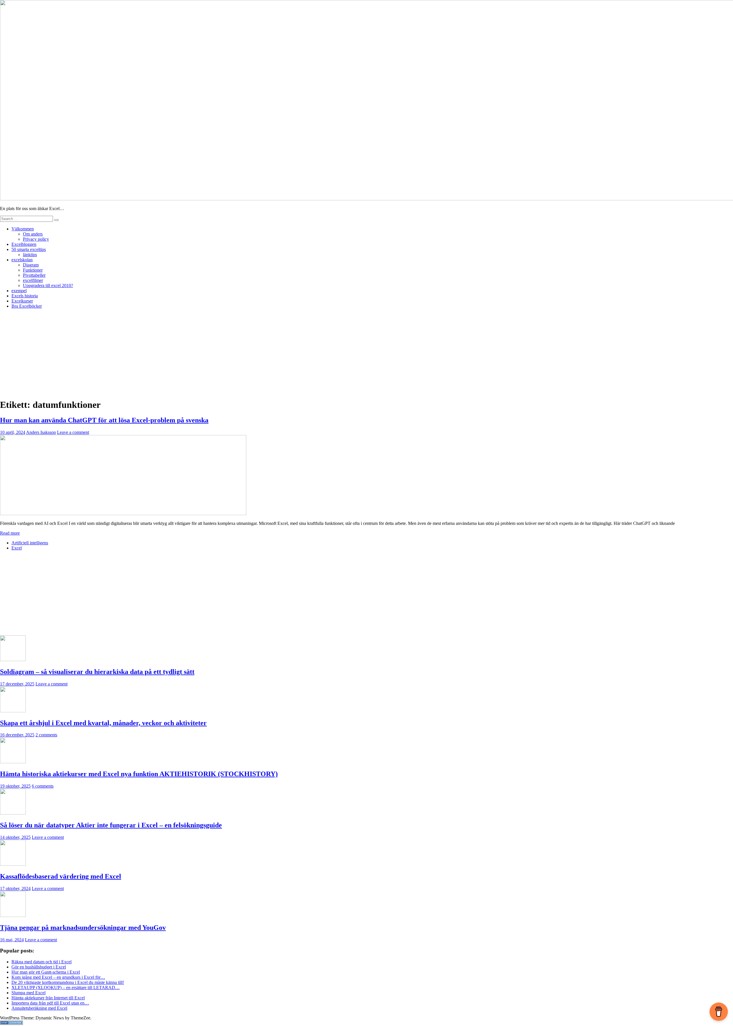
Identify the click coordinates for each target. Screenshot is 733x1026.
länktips (30, 254)
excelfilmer (33, 280)
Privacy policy (36, 239)
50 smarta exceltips (28, 249)
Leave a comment (73, 432)
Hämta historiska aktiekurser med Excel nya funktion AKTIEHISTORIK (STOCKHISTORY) (139, 774)
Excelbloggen (23, 244)
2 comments (46, 734)
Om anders (33, 234)
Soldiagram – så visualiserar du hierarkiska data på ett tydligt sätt (97, 671)
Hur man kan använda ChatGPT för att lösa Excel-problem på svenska (104, 420)
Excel (16, 547)
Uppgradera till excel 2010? (48, 285)
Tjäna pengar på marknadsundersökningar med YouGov (83, 927)
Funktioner (33, 270)
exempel (19, 290)
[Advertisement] (366, 353)
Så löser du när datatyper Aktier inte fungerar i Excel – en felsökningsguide (111, 825)
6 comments (43, 786)
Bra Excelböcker (26, 306)
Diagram (31, 264)
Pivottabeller (34, 275)
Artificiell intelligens (29, 542)
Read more (10, 533)
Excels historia (24, 295)
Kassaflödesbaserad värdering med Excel (60, 876)
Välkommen (22, 228)
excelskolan (22, 259)
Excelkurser (22, 300)
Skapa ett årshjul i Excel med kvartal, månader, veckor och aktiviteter (103, 723)
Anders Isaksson (41, 432)
